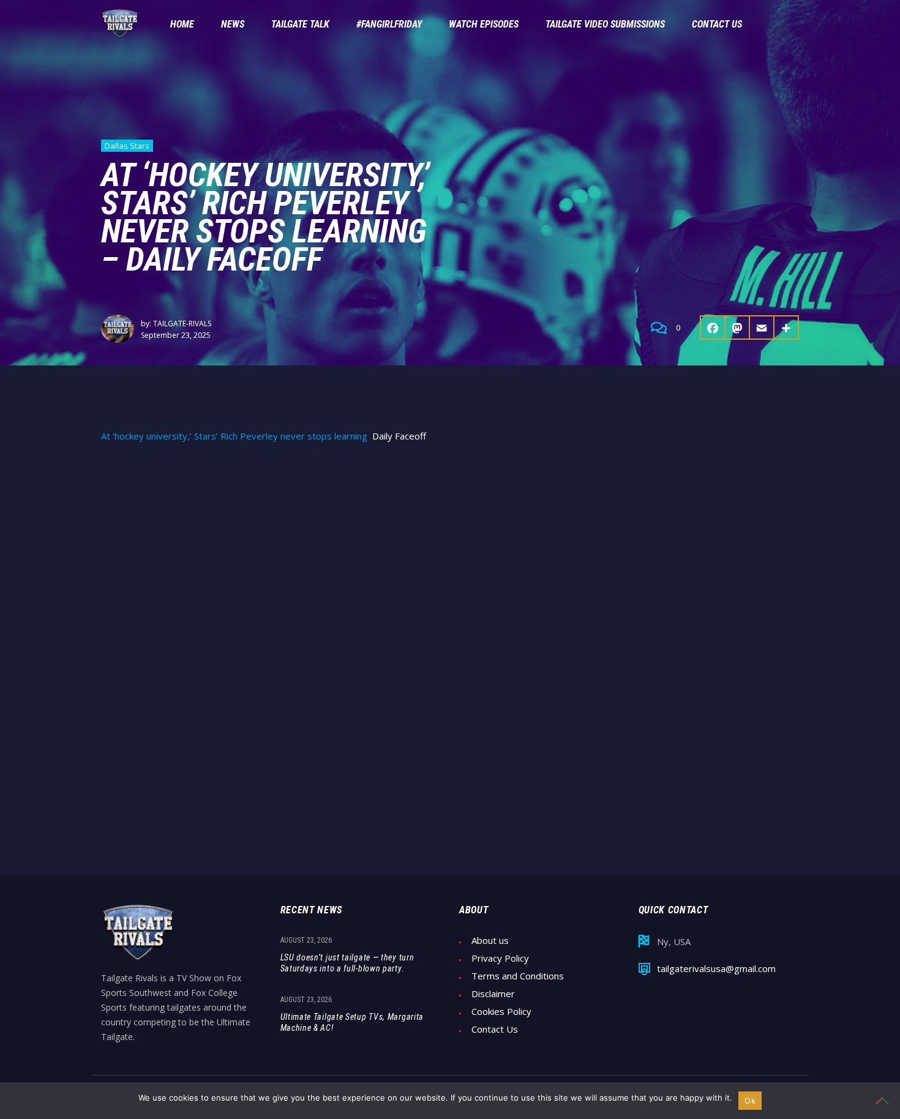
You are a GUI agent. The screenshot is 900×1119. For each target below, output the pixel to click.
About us (490, 940)
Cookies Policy (501, 1011)
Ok (750, 1101)
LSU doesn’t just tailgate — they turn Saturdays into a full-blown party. (347, 962)
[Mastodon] (738, 327)
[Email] (762, 327)
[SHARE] (786, 327)
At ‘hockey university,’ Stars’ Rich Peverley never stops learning (234, 436)
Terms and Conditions (517, 976)
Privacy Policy (500, 958)
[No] (885, 1101)
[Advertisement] (450, 546)
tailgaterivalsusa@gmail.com (716, 969)
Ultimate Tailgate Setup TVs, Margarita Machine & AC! (352, 1022)
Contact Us (494, 1029)
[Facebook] (713, 327)
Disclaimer (493, 994)
